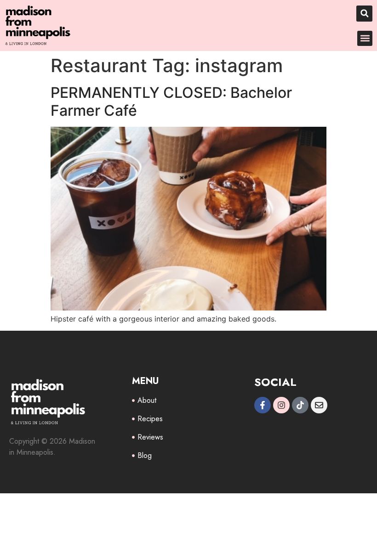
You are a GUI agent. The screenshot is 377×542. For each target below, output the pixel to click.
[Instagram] (281, 405)
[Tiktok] (300, 405)
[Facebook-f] (262, 405)
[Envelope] (319, 405)
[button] (364, 14)
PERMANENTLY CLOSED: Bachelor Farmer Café (171, 101)
